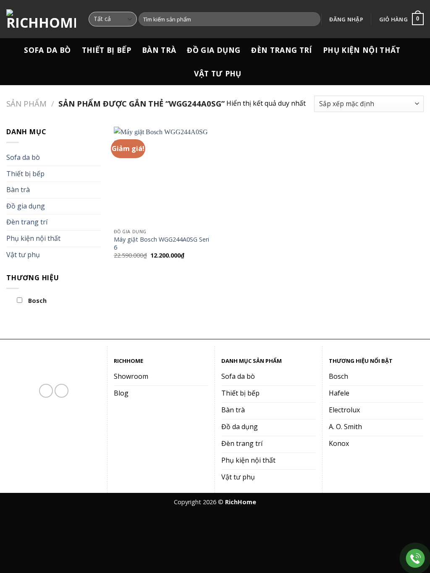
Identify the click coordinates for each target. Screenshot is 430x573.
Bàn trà (159, 50)
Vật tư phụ (217, 73)
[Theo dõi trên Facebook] (46, 391)
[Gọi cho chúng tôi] (61, 391)
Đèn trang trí (281, 50)
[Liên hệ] (415, 558)
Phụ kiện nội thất (362, 50)
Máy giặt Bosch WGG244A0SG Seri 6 (161, 243)
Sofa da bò (47, 50)
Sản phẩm (26, 103)
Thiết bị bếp (106, 50)
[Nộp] (313, 19)
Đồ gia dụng (213, 50)
